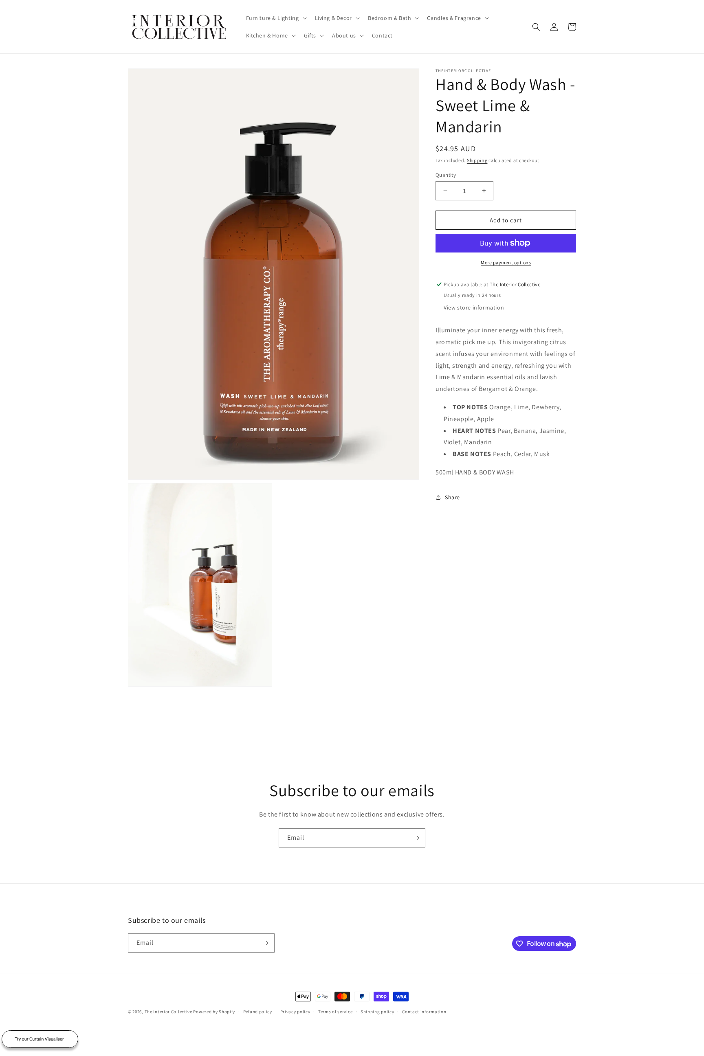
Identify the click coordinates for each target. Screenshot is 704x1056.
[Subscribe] (416, 837)
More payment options (506, 262)
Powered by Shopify (214, 1011)
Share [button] (452, 497)
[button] (275, 17)
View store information (474, 307)
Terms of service (335, 1011)
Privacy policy (295, 1011)
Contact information (424, 1011)
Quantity (446, 174)
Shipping (477, 160)
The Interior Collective (168, 1011)
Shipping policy (377, 1011)
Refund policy (257, 1011)
